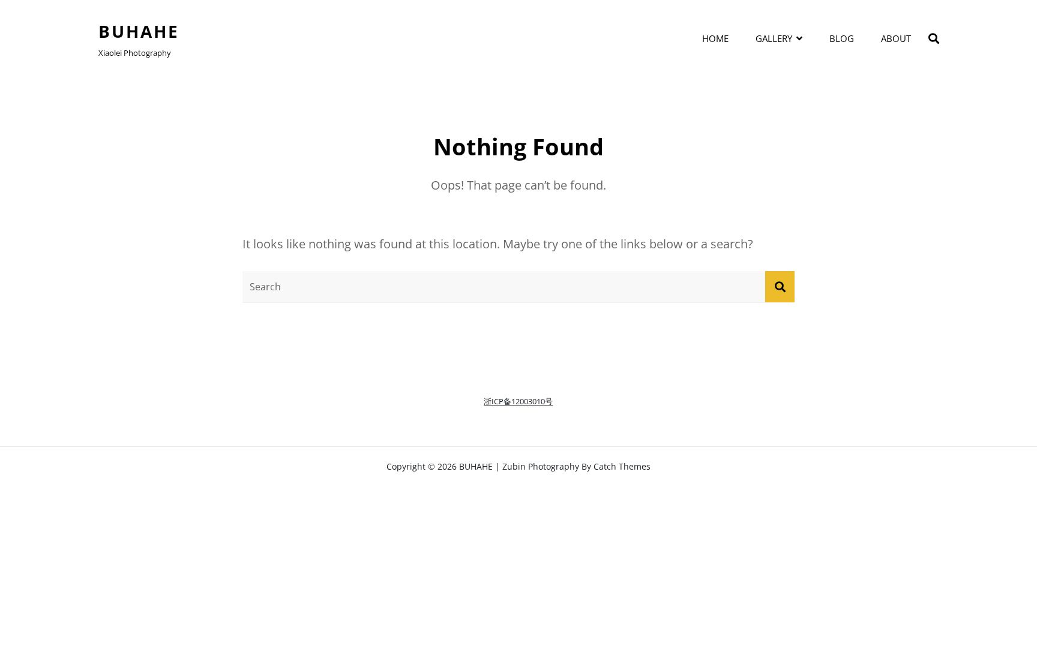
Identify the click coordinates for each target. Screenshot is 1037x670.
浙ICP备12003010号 (518, 401)
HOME (715, 38)
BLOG (841, 38)
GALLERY (774, 38)
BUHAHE (138, 31)
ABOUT (896, 38)
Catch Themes (622, 466)
